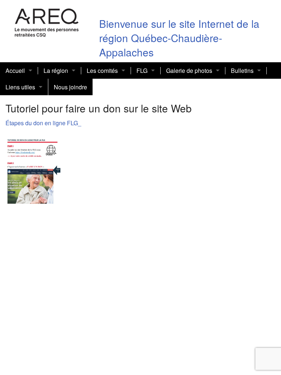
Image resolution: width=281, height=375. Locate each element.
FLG (141, 70)
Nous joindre (70, 87)
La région (56, 70)
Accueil (15, 70)
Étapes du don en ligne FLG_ (43, 123)
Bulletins (242, 70)
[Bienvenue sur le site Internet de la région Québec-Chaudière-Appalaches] (46, 21)
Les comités (102, 70)
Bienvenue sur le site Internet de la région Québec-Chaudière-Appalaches (179, 37)
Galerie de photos (189, 70)
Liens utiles (20, 87)
